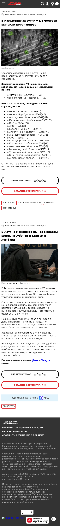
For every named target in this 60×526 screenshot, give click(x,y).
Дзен (35, 360)
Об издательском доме (29, 427)
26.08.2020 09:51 (9, 11)
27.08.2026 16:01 (8, 222)
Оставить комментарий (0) (30, 191)
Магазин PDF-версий (14, 431)
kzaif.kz (30, 283)
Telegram (46, 360)
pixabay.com (7, 68)
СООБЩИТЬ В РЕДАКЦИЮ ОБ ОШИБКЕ (23, 435)
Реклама (7, 427)
